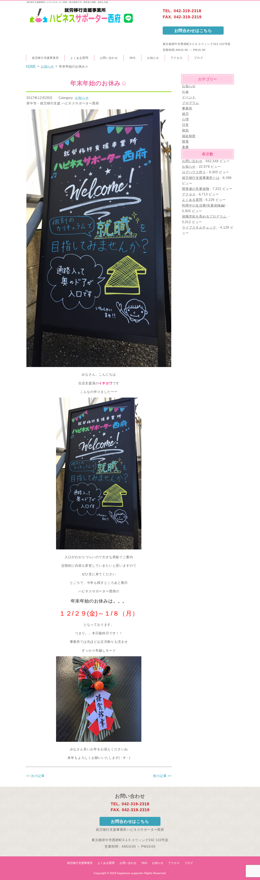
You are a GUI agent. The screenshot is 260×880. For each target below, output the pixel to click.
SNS (132, 57)
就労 (185, 114)
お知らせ (153, 57)
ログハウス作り (194, 172)
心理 (185, 119)
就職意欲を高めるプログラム (204, 216)
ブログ (198, 57)
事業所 (187, 108)
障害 (185, 141)
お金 (185, 91)
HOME (31, 66)
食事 (185, 147)
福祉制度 (189, 136)
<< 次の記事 (35, 776)
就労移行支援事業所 (45, 57)
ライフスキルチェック (199, 227)
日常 (185, 125)
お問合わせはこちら (193, 30)
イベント (189, 97)
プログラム (190, 103)
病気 (185, 130)
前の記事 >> (162, 776)
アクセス (177, 57)
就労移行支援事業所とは (201, 178)
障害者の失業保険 (195, 189)
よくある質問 (79, 57)
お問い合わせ (109, 57)
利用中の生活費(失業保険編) (203, 205)
